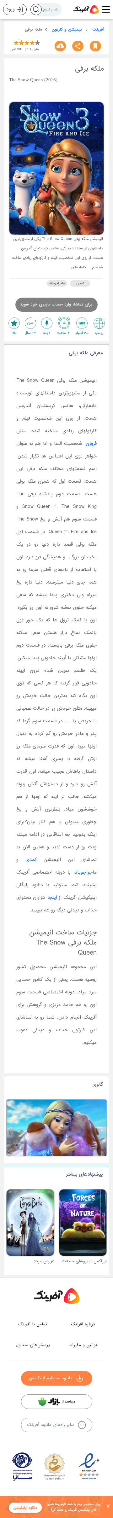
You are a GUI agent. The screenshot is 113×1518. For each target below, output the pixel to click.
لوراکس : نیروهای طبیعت (84, 1261)
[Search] (36, 9)
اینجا (52, 897)
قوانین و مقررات (83, 1345)
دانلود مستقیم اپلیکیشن (50, 1378)
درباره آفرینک (83, 1324)
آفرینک (98, 29)
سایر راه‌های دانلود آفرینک (50, 1425)
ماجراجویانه (57, 283)
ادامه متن (79, 267)
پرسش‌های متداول (33, 1345)
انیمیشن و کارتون (67, 29)
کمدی (80, 283)
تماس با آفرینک (32, 1324)
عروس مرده (44, 1261)
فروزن (91, 443)
